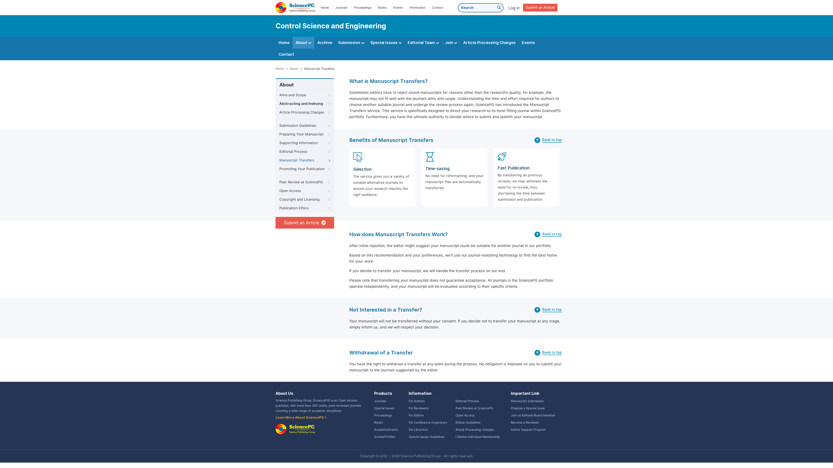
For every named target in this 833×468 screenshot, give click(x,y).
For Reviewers (418, 408)
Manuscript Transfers (296, 160)
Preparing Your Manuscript (301, 134)
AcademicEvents (386, 429)
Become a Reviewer (525, 422)
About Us (284, 393)
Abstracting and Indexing (301, 104)
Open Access (290, 191)
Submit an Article (540, 7)
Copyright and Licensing (299, 199)
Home (325, 7)
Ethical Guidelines (468, 422)
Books (382, 7)
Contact (437, 7)
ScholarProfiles (384, 437)
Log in (514, 8)
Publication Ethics (294, 208)
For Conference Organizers (428, 422)
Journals (341, 7)
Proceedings (363, 7)
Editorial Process (293, 152)
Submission (349, 42)
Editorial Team (422, 42)
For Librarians (418, 429)
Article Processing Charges (489, 42)
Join (449, 42)
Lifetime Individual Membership (478, 437)
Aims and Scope (292, 95)
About (302, 42)
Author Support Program (528, 429)
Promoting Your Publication (302, 169)
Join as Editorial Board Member (533, 415)
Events (398, 7)
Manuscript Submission (527, 401)
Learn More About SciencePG (300, 417)
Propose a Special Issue (528, 408)
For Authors (417, 401)
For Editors (416, 415)
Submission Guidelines (297, 126)
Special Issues (384, 42)
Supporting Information (298, 143)
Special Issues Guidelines (426, 437)
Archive (324, 42)
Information (417, 7)
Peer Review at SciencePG (301, 182)
